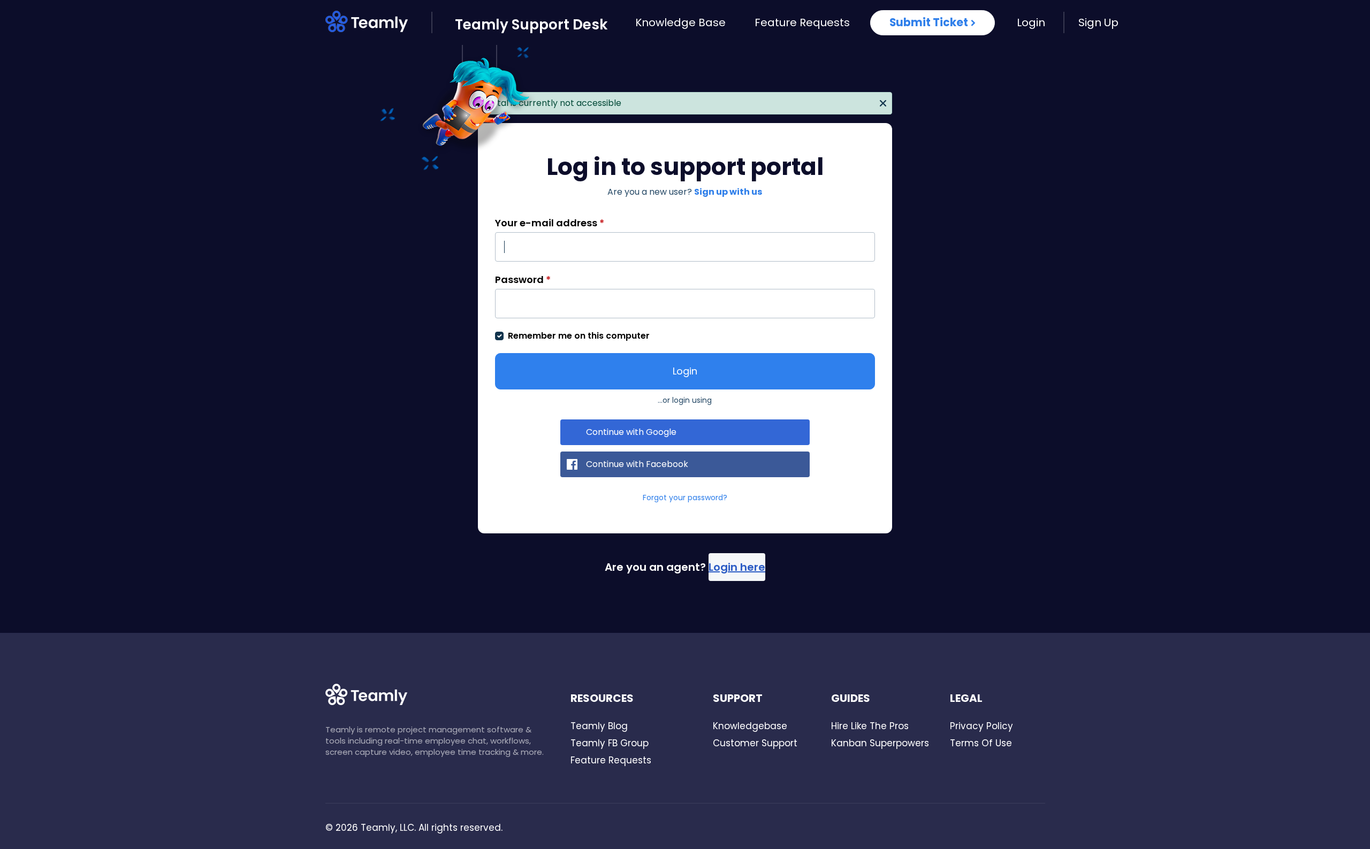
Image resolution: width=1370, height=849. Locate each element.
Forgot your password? (685, 497)
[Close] (883, 102)
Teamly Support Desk (531, 24)
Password (523, 279)
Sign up (1098, 22)
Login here (737, 567)
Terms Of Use (981, 743)
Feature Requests (802, 22)
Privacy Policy (981, 726)
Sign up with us (728, 192)
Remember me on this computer (579, 336)
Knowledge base (680, 22)
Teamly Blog (599, 726)
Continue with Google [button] (631, 432)
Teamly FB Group (609, 743)
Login (1031, 22)
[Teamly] (378, 23)
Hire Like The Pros (870, 726)
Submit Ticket (928, 22)
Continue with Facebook (637, 464)
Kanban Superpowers (880, 743)
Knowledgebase (750, 726)
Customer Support (755, 743)
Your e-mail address (549, 223)
